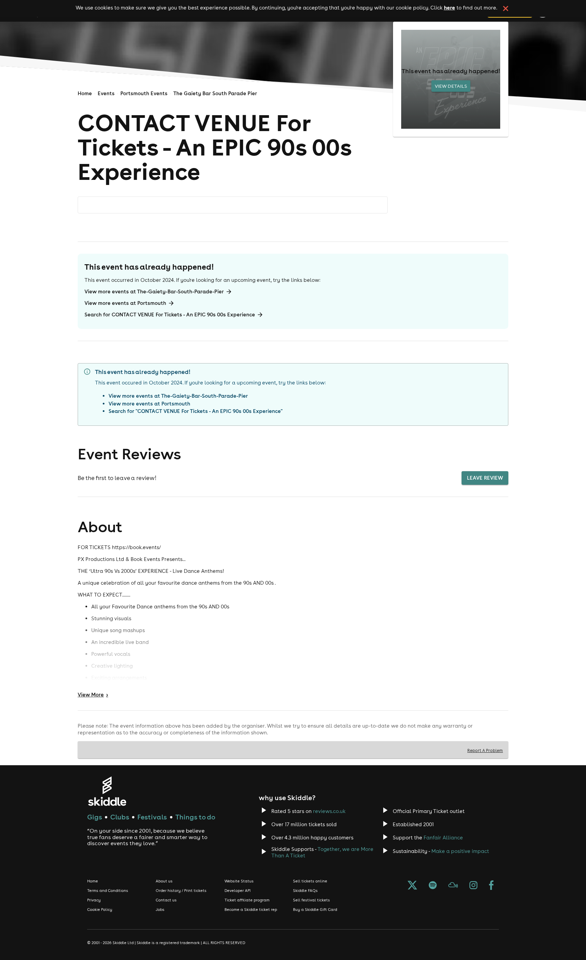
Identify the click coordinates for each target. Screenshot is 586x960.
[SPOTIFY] (433, 886)
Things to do (195, 817)
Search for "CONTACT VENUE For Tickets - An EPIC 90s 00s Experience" (195, 411)
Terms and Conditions (107, 890)
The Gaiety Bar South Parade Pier (215, 93)
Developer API (237, 890)
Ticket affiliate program (247, 900)
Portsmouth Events (144, 93)
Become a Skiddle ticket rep (250, 909)
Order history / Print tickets (181, 890)
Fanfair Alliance (443, 837)
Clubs (119, 817)
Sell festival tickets (311, 900)
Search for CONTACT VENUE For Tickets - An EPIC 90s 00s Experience (169, 314)
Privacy (94, 900)
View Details (451, 86)
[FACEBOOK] (491, 886)
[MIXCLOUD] (453, 886)
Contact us (166, 900)
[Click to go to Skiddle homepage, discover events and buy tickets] (107, 791)
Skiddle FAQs (305, 890)
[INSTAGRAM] (473, 886)
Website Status (239, 881)
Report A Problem (485, 750)
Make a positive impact (460, 851)
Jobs (160, 909)
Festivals (152, 817)
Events (106, 93)
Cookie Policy (99, 909)
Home (85, 93)
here (449, 7)
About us (164, 881)
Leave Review (485, 478)
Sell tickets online (310, 881)
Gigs (94, 817)
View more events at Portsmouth (125, 303)
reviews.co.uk (329, 811)
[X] (412, 886)
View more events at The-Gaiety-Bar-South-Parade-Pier (154, 291)
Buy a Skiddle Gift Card (315, 909)
